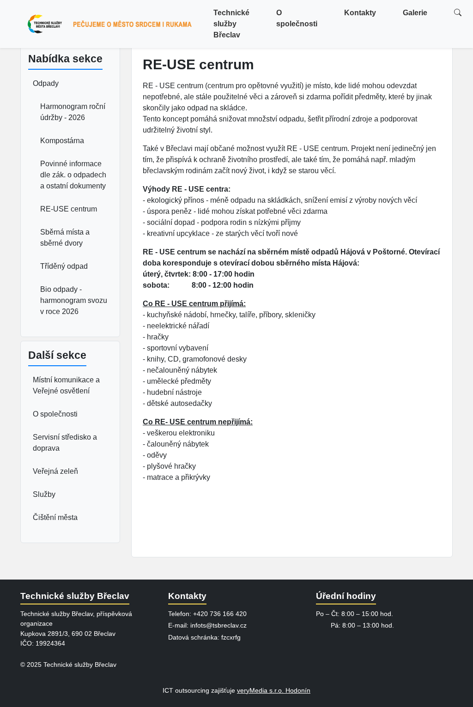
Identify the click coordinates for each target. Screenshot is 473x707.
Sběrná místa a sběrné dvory (65, 237)
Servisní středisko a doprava (65, 442)
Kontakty (360, 13)
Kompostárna (62, 141)
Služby (44, 494)
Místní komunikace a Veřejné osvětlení (66, 385)
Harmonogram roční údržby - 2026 (72, 112)
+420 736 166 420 (220, 613)
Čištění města (55, 517)
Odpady (46, 83)
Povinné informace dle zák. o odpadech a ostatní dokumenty (73, 175)
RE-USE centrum (68, 209)
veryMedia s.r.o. (261, 690)
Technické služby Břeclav (231, 24)
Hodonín (297, 690)
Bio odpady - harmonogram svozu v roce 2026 (73, 300)
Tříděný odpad (64, 266)
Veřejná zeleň (55, 471)
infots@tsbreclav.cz (218, 625)
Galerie (415, 13)
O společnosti (296, 18)
